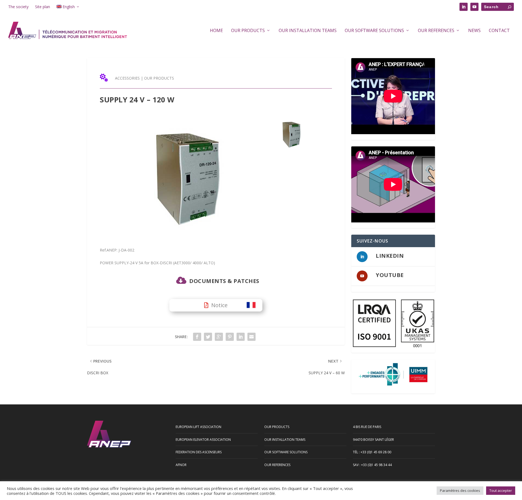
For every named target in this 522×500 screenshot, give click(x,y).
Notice (219, 305)
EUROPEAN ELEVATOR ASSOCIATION (203, 439)
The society (18, 6)
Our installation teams (308, 30)
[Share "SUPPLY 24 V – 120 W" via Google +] (218, 336)
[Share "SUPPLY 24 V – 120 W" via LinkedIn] (240, 336)
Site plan (42, 6)
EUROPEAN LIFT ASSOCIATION (198, 426)
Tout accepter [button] (500, 490)
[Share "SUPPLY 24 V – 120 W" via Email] (251, 336)
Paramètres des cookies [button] (460, 490)
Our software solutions (374, 30)
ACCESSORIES (127, 78)
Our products (248, 30)
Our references (436, 30)
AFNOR (181, 465)
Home (216, 30)
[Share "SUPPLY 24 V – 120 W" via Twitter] (208, 336)
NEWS (474, 30)
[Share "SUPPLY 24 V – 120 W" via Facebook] (197, 336)
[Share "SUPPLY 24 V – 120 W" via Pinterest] (229, 336)
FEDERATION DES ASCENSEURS (199, 452)
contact (499, 30)
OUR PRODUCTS (159, 78)
